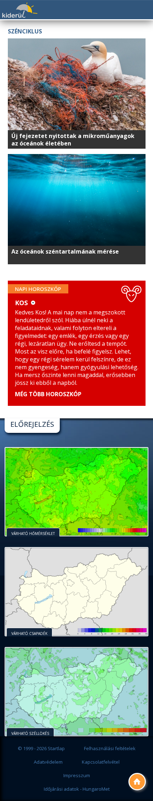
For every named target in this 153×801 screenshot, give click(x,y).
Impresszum (76, 775)
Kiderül (19, 10)
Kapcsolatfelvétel (101, 762)
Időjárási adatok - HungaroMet (77, 789)
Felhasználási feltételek (110, 748)
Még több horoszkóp (48, 394)
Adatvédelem (48, 762)
